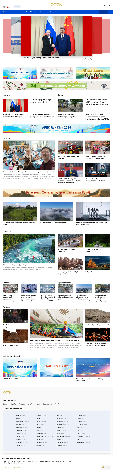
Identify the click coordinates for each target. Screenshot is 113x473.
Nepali (60, 427)
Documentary (48, 404)
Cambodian (21, 430)
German (41, 418)
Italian (40, 439)
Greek (41, 421)
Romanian (62, 442)
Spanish (82, 421)
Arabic (20, 418)
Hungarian (41, 433)
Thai (80, 430)
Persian (61, 430)
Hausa (40, 424)
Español (13, 404)
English (5, 404)
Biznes (6, 283)
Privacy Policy (6, 467)
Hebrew (40, 427)
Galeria (6, 232)
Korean (40, 445)
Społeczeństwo (64, 283)
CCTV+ (57, 404)
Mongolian (62, 421)
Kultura (6, 307)
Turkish (81, 433)
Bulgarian (22, 427)
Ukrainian (83, 436)
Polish (60, 433)
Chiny (5, 95)
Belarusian (22, 421)
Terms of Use (16, 467)
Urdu (80, 439)
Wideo (6, 139)
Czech (20, 436)
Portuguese (63, 436)
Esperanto (22, 442)
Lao (59, 415)
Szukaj (104, 12)
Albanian (20, 415)
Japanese (41, 442)
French (41, 415)
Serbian (82, 415)
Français (22, 404)
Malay (62, 418)
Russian (61, 445)
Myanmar (63, 424)
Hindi (39, 430)
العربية (30, 404)
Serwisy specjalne (11, 356)
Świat (60, 95)
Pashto (60, 439)
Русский (37, 404)
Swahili (82, 424)
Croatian (21, 433)
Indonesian (44, 436)
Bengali (20, 424)
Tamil (80, 427)
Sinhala (81, 418)
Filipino (20, 445)
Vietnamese (84, 442)
